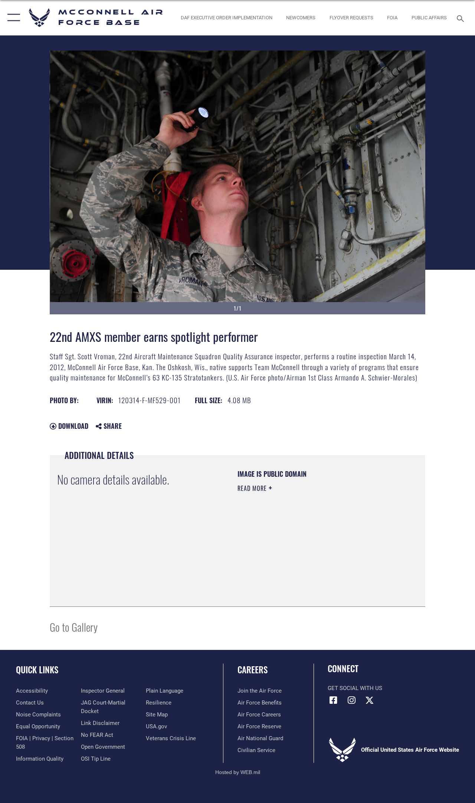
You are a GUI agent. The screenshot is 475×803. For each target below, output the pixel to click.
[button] (12, 17)
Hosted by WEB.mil (237, 772)
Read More (253, 488)
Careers (253, 670)
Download (72, 426)
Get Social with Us (355, 688)
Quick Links (37, 670)
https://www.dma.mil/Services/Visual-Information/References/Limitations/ (304, 551)
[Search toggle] (461, 18)
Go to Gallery (74, 627)
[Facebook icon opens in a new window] (333, 700)
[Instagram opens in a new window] (351, 700)
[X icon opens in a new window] (369, 700)
